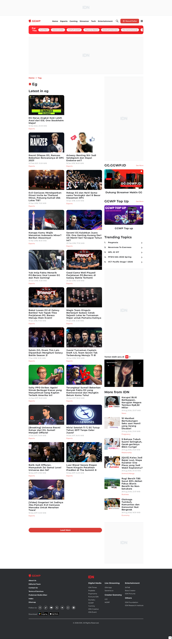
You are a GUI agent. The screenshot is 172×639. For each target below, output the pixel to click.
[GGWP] (35, 21)
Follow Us (33, 608)
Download (33, 614)
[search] (117, 21)
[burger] (141, 21)
